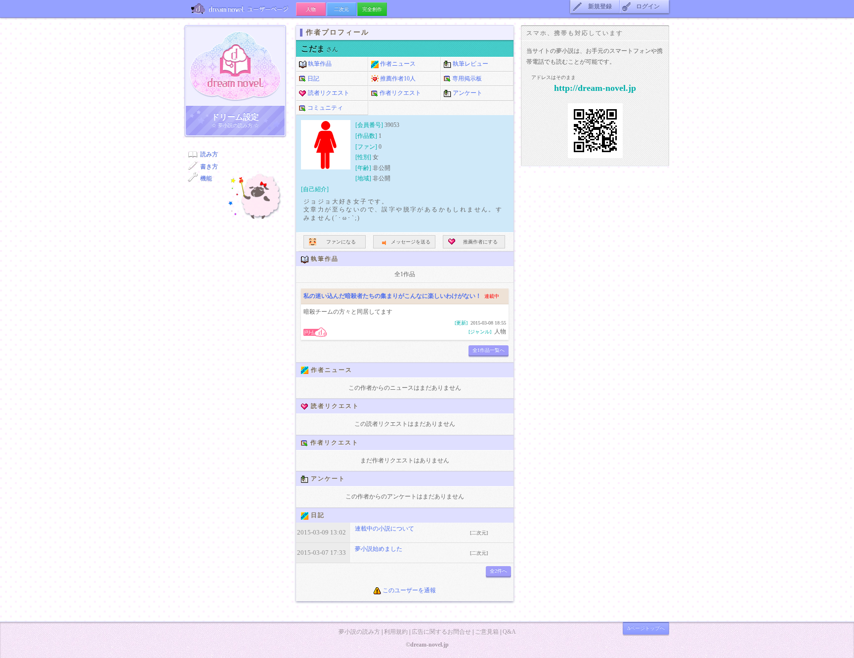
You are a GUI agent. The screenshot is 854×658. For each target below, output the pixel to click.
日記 (312, 78)
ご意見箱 (487, 631)
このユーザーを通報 (408, 590)
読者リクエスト (327, 92)
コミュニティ (324, 107)
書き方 (209, 166)
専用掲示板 (466, 78)
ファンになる (341, 242)
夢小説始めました (378, 548)
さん (319, 49)
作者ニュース (397, 63)
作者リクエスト (399, 92)
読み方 (209, 154)
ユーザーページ (240, 8)
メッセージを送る (410, 242)
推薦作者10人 (397, 78)
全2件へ (498, 571)
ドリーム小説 (235, 65)
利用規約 (396, 631)
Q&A (509, 631)
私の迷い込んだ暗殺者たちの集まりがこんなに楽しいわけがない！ (392, 295)
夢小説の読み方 (359, 631)
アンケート (466, 92)
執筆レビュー (469, 63)
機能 (206, 178)
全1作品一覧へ (488, 350)
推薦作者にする (480, 242)
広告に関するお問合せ (441, 631)
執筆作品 (319, 63)
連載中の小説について (384, 528)
